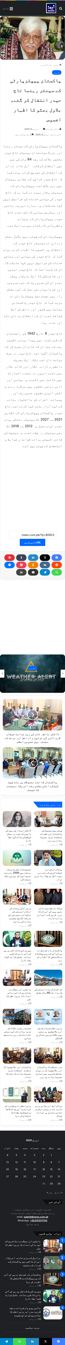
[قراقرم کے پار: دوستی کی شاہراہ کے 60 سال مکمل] (48, 978)
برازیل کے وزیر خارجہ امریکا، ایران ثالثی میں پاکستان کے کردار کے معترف (23, 1261)
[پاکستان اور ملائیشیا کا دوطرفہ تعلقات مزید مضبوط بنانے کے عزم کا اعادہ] (17, 1056)
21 (59, 1176)
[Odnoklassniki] (33, 565)
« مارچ (58, 1192)
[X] (45, 557)
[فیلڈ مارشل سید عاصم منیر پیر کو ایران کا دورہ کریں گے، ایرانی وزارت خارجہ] (48, 897)
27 (7, 1176)
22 (51, 1176)
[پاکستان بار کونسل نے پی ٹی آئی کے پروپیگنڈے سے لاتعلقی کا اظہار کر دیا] (48, 939)
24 (34, 1176)
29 (51, 1183)
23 (43, 1176)
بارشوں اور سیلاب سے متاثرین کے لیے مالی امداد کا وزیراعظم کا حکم (23, 1245)
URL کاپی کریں (32, 542)
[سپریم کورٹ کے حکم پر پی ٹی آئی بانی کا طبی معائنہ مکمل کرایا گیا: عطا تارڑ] (17, 939)
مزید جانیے (32, 1224)
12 (16, 1162)
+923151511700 (38, 1220)
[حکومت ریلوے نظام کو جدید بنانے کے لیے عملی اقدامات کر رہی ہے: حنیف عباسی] (17, 1017)
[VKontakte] (45, 565)
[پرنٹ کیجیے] (21, 572)
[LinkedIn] (33, 557)
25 (24, 1176)
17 (34, 1169)
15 (51, 1169)
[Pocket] (21, 565)
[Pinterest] (9, 557)
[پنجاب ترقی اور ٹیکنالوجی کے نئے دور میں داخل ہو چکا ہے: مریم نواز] (48, 858)
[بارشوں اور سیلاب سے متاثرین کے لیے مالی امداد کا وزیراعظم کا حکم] (17, 978)
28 (59, 1183)
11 (25, 1162)
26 (16, 1176)
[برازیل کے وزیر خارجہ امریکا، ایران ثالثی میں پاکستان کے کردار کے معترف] (52, 1262)
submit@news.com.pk (36, 1216)
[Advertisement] (32, 488)
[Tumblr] (21, 557)
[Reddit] (56, 565)
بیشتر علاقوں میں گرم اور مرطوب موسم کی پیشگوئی (32, 677)
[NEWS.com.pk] (51, 8)
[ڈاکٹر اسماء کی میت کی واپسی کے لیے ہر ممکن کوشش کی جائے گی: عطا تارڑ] (17, 819)
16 (43, 1169)
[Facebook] (56, 557)
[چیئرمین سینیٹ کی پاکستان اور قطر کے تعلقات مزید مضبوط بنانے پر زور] (48, 819)
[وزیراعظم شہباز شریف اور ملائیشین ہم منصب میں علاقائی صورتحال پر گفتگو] (48, 1017)
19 (16, 1169)
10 (34, 1162)
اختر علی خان (52, 129)
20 (7, 1169)
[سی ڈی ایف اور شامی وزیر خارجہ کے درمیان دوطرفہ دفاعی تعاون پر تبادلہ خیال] (48, 1094)
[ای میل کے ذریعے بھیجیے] (33, 572)
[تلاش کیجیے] (60, 9)
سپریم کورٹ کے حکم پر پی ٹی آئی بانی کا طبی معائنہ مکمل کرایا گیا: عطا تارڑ (23, 1295)
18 (25, 1169)
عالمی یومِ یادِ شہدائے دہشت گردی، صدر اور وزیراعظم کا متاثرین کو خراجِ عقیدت (25, 1312)
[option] (32, 673)
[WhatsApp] (56, 572)
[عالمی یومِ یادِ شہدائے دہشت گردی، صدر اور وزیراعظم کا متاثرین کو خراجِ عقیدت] (52, 1312)
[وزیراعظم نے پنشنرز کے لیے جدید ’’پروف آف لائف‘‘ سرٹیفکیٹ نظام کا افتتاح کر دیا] (17, 1094)
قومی (43, 64)
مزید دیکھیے (32, 1327)
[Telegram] (45, 572)
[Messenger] (9, 565)
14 (59, 1169)
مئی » (50, 1192)
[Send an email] (44, 129)
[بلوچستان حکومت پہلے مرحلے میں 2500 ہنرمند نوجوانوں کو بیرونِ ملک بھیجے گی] (17, 858)
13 (7, 1162)
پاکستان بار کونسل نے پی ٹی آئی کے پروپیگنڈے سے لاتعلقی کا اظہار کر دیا (22, 1278)
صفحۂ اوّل (53, 64)
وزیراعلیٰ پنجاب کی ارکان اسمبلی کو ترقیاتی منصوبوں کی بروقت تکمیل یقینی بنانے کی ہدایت (19, 915)
